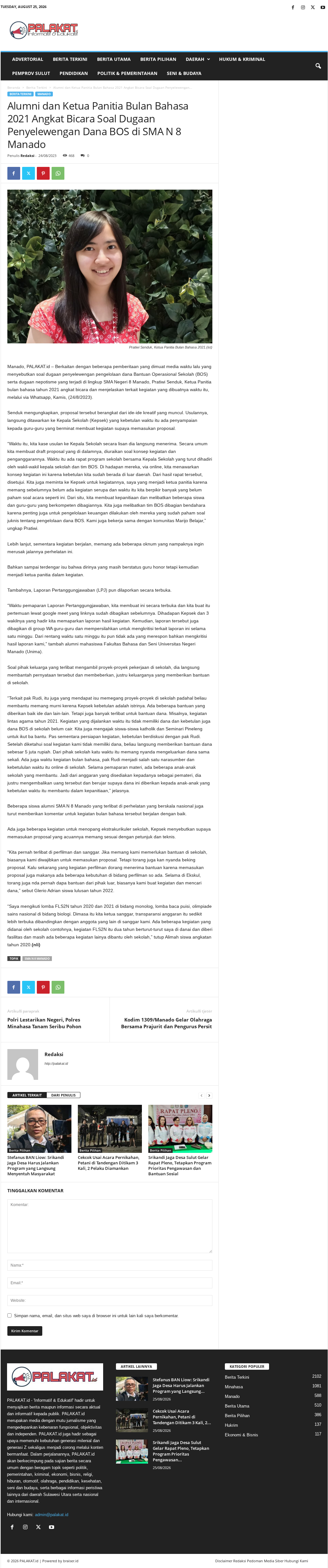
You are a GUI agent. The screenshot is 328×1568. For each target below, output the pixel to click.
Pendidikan (74, 73)
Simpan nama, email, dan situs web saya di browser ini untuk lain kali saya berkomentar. (96, 1315)
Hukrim (231, 1425)
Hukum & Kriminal (242, 59)
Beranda (13, 87)
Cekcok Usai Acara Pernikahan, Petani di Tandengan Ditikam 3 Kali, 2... (182, 1416)
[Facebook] (293, 7)
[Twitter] (313, 7)
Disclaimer (223, 1560)
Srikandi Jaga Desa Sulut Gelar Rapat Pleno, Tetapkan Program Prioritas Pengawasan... (181, 1451)
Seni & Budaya (184, 73)
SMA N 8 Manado (37, 958)
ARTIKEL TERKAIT (27, 1095)
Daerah (195, 59)
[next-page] (209, 1095)
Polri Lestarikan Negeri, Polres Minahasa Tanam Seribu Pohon (44, 1023)
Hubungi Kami (296, 1560)
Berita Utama (114, 59)
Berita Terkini (70, 59)
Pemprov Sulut (31, 73)
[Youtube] (323, 7)
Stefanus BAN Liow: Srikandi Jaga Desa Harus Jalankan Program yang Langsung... (181, 1385)
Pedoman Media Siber (265, 1560)
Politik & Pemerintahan (127, 73)
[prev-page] (201, 1095)
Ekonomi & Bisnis (241, 1435)
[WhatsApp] (58, 173)
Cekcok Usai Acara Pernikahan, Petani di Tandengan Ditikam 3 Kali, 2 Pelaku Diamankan (108, 1162)
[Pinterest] (43, 173)
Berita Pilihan (158, 59)
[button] (318, 66)
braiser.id (70, 1560)
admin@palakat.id (51, 1514)
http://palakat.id (56, 1063)
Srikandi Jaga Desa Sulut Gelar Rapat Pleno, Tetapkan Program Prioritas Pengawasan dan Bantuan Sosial (179, 1165)
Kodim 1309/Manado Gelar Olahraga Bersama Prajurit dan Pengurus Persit (166, 1023)
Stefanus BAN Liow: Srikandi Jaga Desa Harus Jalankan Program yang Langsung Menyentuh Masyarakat (35, 1165)
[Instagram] (303, 7)
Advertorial (27, 59)
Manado (44, 94)
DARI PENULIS (63, 1095)
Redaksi (27, 155)
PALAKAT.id (29, 1560)
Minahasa (234, 1386)
